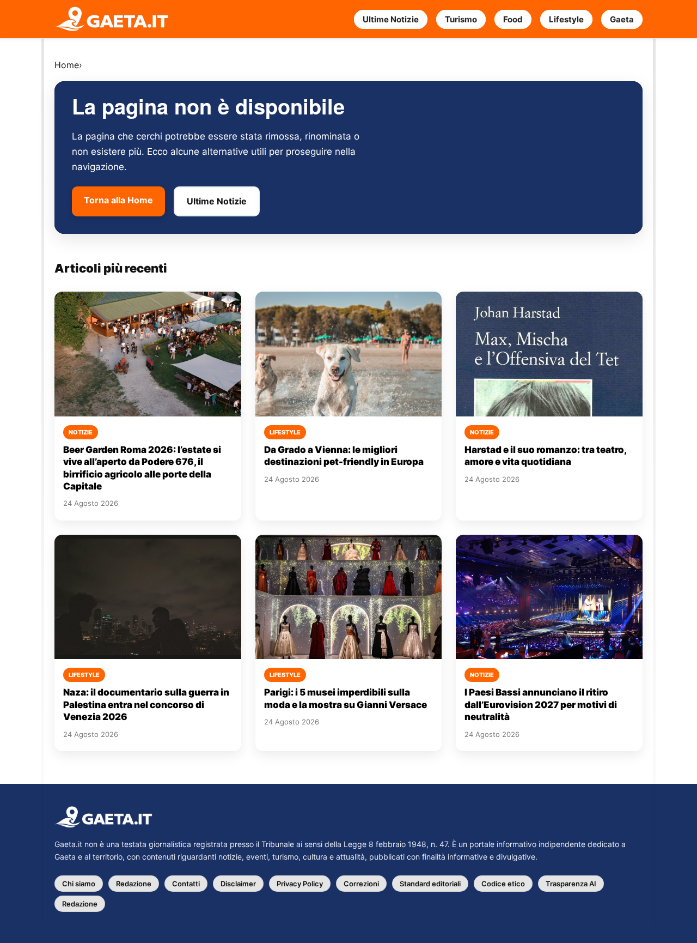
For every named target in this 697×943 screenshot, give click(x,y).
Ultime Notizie (391, 19)
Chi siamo (78, 883)
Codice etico (503, 883)
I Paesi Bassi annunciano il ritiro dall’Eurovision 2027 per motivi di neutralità (540, 704)
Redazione (133, 883)
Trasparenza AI (571, 883)
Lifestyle (566, 19)
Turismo (461, 19)
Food (513, 19)
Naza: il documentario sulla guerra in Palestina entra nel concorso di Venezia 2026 (146, 704)
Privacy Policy (300, 883)
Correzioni (361, 883)
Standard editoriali (430, 883)
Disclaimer (238, 883)
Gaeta (622, 19)
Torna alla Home (118, 200)
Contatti (186, 883)
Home (66, 64)
